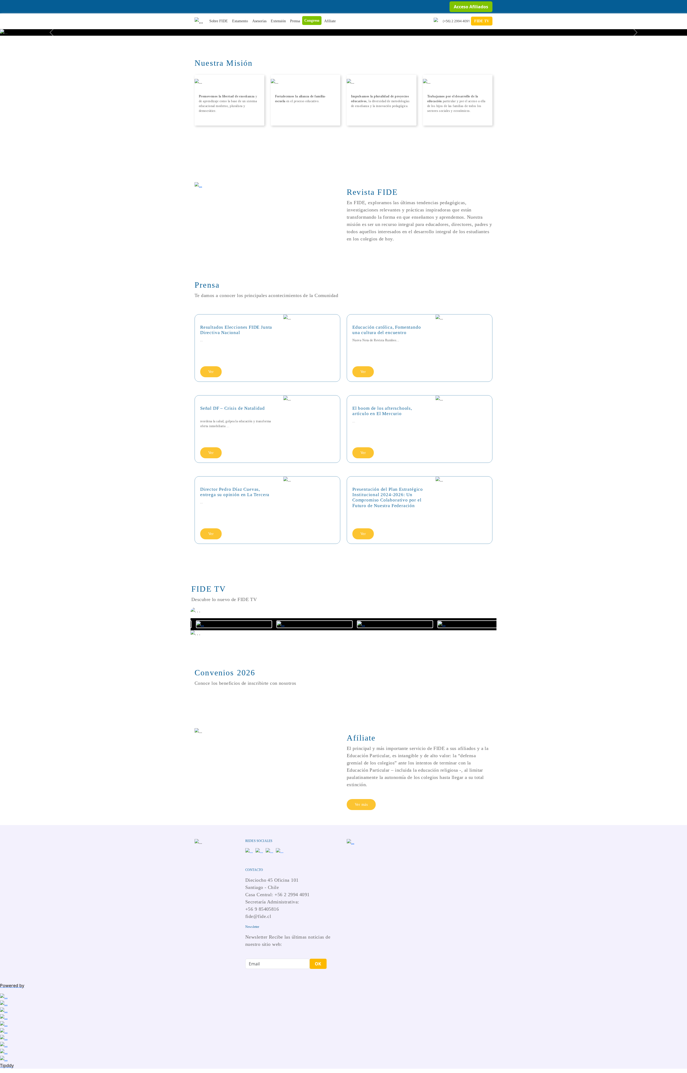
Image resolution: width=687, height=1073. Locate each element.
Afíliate (330, 21)
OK (318, 964)
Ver (211, 372)
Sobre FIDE (218, 21)
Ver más (361, 805)
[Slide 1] (343, 28)
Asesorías (259, 21)
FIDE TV (481, 21)
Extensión (278, 21)
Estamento (240, 21)
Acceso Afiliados (471, 7)
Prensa (295, 21)
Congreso (311, 21)
